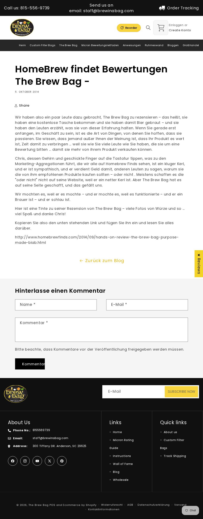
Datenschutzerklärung (154, 505)
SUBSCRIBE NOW (181, 391)
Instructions (121, 456)
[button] (148, 27)
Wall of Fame (122, 464)
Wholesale (120, 480)
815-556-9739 (35, 8)
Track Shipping (174, 456)
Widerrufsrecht (112, 505)
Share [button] (24, 105)
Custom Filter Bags (172, 444)
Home (117, 432)
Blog (115, 472)
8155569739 (41, 430)
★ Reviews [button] (199, 263)
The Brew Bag (39, 505)
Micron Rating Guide (121, 444)
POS (53, 505)
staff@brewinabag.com (108, 11)
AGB (130, 505)
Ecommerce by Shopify (80, 505)
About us (170, 432)
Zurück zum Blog (104, 261)
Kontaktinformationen (104, 509)
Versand (180, 505)
